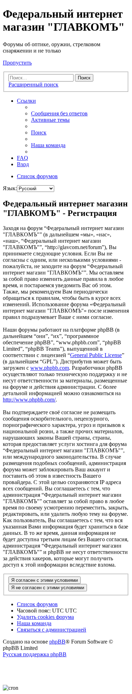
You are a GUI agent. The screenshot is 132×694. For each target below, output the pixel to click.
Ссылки (26, 101)
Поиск (84, 77)
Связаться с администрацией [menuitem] (51, 630)
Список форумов (37, 604)
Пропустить (17, 63)
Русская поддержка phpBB (35, 654)
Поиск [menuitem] (38, 132)
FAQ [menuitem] (22, 158)
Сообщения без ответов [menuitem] (59, 113)
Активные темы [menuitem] (50, 120)
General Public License (96, 355)
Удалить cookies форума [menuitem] (45, 617)
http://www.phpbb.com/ (29, 400)
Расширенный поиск (33, 84)
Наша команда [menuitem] (48, 145)
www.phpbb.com (49, 368)
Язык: (10, 188)
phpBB (57, 642)
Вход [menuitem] (23, 164)
